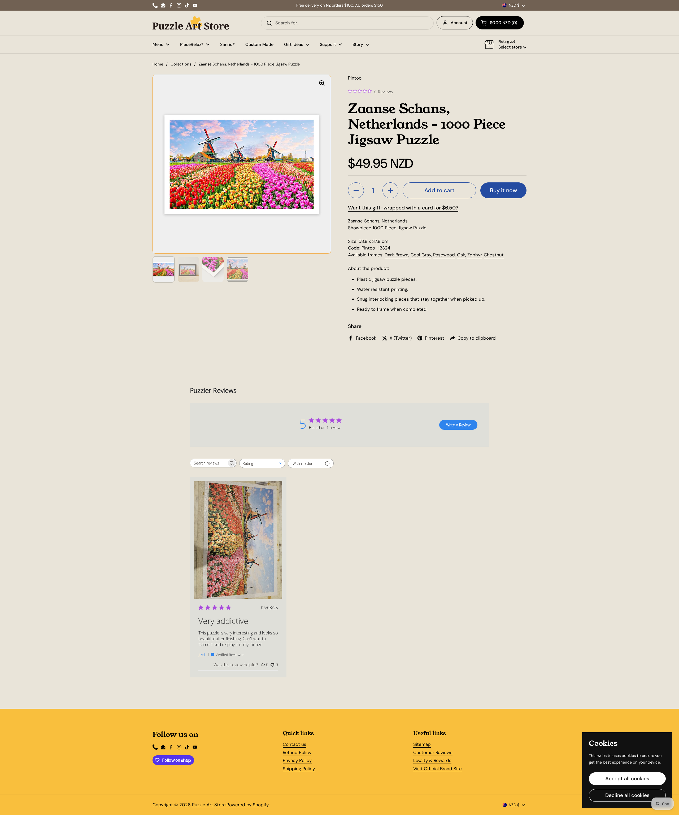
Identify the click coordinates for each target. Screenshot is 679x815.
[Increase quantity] (390, 190)
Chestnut (494, 255)
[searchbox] (208, 463)
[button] (500, 22)
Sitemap (422, 744)
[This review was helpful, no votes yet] (263, 665)
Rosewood (444, 255)
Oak (461, 255)
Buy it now (503, 190)
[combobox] (262, 463)
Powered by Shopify (248, 805)
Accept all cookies (627, 778)
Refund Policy (297, 752)
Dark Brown (396, 255)
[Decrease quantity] (356, 190)
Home (158, 64)
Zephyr (474, 255)
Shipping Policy (299, 769)
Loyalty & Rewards (432, 760)
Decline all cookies (627, 795)
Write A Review (458, 424)
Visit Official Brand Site (437, 769)
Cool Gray (421, 255)
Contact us (294, 744)
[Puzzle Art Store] (191, 23)
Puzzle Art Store (209, 805)
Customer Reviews (432, 752)
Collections (181, 64)
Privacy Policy (297, 760)
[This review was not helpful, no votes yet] (272, 665)
